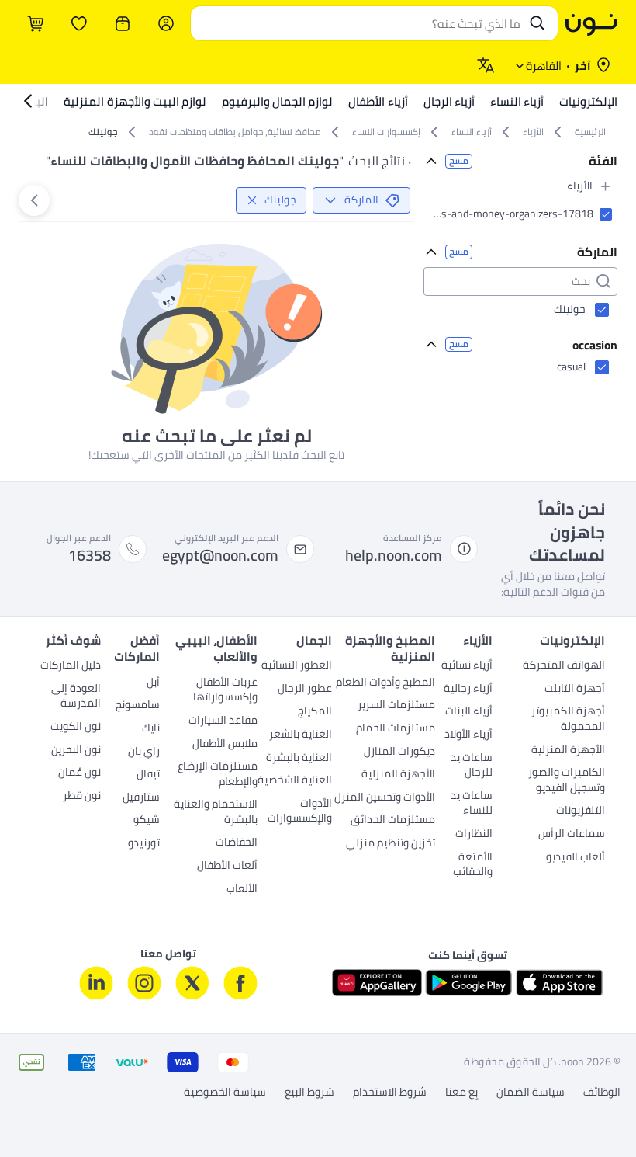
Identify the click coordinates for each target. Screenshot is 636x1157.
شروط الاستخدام (390, 1092)
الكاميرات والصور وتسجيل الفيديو (566, 781)
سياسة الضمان (530, 1092)
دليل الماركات (70, 666)
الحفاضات (237, 843)
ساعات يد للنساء (472, 804)
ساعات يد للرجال (472, 766)
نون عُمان (79, 773)
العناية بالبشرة (299, 758)
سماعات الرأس (571, 834)
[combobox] (358, 23)
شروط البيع (309, 1092)
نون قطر (82, 796)
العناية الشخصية (295, 781)
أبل (153, 683)
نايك (151, 729)
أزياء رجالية (468, 689)
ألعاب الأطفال (227, 866)
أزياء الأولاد (468, 735)
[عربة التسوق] (36, 23)
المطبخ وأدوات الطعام (385, 683)
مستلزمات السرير (396, 705)
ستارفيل (141, 798)
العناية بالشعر (300, 735)
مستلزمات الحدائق (393, 820)
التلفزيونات (580, 811)
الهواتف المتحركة (564, 666)
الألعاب (242, 889)
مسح (458, 161)
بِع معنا (461, 1092)
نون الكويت (75, 727)
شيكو (146, 820)
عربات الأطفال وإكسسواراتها (225, 691)
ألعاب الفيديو (575, 858)
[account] (166, 23)
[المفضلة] (79, 23)
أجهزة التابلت (574, 689)
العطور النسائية (296, 666)
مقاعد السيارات (223, 721)
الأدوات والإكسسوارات (300, 812)
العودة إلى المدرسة (76, 697)
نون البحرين (76, 750)
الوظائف (601, 1092)
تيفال (148, 774)
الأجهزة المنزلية (568, 750)
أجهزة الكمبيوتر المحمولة (568, 720)
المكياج (315, 712)
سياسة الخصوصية (225, 1092)
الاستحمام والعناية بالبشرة (216, 813)
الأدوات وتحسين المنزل (384, 798)
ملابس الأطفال (225, 744)
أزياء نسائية (467, 666)
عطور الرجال (305, 689)
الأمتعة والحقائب (473, 866)
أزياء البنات (469, 712)
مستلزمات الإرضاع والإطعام (218, 775)
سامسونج (138, 705)
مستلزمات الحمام (395, 729)
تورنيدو (144, 844)
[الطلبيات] (122, 23)
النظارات (474, 834)
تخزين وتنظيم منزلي (390, 844)
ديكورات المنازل (399, 752)
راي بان (144, 752)
